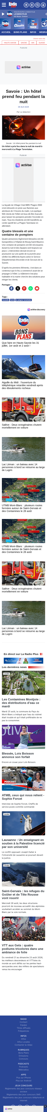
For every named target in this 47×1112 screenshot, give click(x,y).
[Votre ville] (26, 4)
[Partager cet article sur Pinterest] (23, 289)
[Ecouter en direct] (31, 4)
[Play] (3, 14)
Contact (23, 1022)
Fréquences (23, 1031)
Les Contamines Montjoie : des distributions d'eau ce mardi (21, 703)
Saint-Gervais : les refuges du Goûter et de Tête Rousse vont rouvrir (23, 894)
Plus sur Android (23, 1080)
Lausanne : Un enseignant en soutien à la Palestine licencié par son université (23, 843)
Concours (23, 1058)
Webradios (24, 1069)
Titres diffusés (23, 1028)
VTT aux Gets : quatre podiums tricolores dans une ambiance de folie (22, 949)
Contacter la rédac (23, 1045)
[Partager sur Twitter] (17, 289)
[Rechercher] (37, 4)
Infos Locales (23, 1042)
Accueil (6, 32)
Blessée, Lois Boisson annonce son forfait (18, 755)
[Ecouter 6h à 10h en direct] (23, 660)
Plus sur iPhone (23, 1077)
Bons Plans (20, 32)
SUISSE (42, 43)
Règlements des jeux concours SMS (23, 1094)
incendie (6, 300)
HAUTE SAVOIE (10, 43)
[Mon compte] (43, 4)
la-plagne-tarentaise (23, 300)
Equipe (23, 1025)
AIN (32, 43)
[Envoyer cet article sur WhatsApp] (30, 289)
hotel (12, 300)
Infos (33, 32)
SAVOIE (24, 43)
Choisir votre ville (39, 38)
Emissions (23, 1056)
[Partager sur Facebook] (11, 289)
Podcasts (23, 1066)
